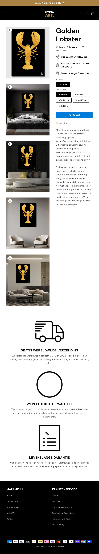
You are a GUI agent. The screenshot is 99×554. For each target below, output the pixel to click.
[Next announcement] (94, 3)
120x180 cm (64, 106)
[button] (5, 14)
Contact (9, 519)
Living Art (45, 546)
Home (9, 495)
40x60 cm (63, 94)
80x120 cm (64, 100)
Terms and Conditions (61, 519)
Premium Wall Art (14, 501)
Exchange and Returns (62, 507)
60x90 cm (79, 94)
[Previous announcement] (5, 3)
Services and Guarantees (63, 513)
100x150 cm (80, 100)
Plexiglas (63, 84)
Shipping (56, 501)
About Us (10, 513)
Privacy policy (58, 524)
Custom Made (12, 507)
